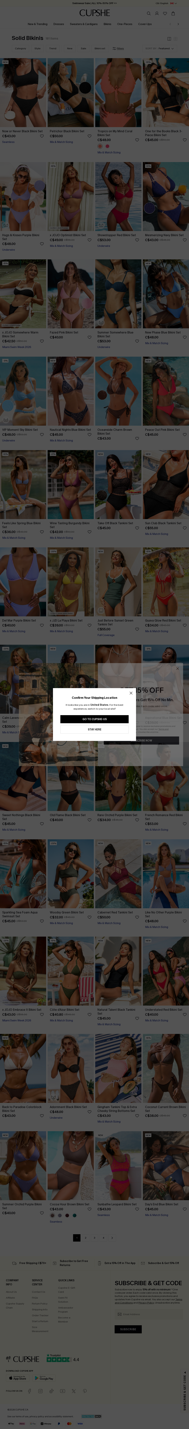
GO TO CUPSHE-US (95, 719)
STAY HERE (94, 729)
